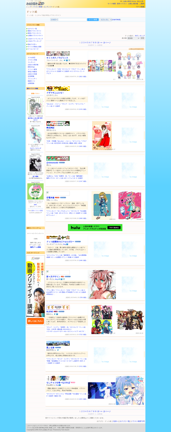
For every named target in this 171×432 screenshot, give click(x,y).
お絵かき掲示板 (33, 65)
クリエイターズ (33, 49)
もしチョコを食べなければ (58, 382)
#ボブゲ (81, 331)
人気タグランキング (34, 41)
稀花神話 (50, 128)
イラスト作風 (32, 60)
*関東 (48, 361)
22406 (80, 260)
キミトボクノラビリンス (57, 58)
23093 (80, 146)
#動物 (71, 143)
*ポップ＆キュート (63, 211)
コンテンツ (47, 7)
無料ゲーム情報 (35, 247)
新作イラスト (122, 4)
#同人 (71, 213)
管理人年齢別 (32, 71)
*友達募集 (54, 361)
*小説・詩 (57, 213)
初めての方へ (32, 44)
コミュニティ (32, 78)
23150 (80, 109)
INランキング (140, 36)
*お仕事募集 (82, 255)
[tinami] (69, 60)
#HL (60, 396)
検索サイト (31, 81)
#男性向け (49, 294)
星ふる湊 (50, 348)
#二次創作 (65, 71)
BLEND (49, 311)
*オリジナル (79, 104)
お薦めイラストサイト (35, 35)
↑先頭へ (115, 421)
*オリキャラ (66, 69)
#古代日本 (57, 143)
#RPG (81, 361)
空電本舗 (50, 198)
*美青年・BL (63, 176)
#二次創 (84, 213)
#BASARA (66, 329)
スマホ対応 (31, 57)
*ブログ (73, 69)
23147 (80, 181)
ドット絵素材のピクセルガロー (60, 242)
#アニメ (64, 257)
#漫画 (56, 396)
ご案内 (141, 4)
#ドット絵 (59, 178)
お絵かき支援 (32, 74)
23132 (80, 366)
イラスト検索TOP (137, 421)
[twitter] (64, 60)
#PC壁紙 (62, 292)
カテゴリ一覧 (32, 29)
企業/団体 (31, 83)
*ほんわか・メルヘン (53, 104)
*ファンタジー (51, 69)
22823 (80, 76)
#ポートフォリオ (69, 178)
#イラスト (65, 213)
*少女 (59, 69)
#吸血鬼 (59, 329)
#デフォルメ (50, 215)
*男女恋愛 (68, 394)
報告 (84, 76)
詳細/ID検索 (116, 19)
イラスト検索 (37, 7)
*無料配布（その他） (70, 255)
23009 (80, 218)
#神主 (75, 143)
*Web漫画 (83, 211)
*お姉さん (49, 176)
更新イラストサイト (34, 31)
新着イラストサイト (34, 33)
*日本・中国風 (51, 141)
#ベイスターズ (63, 361)
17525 (80, 334)
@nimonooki (52, 163)
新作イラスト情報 (32, 88)
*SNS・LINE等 (51, 329)
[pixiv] (67, 60)
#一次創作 (58, 71)
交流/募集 (31, 76)
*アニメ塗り (50, 290)
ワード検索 (140, 7)
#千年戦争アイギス (72, 292)
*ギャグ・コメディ (68, 104)
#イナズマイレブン (76, 71)
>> (101, 43)
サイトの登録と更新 (34, 47)
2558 (81, 297)
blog (64, 244)
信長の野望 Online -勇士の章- (133, 1)
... (52, 73)
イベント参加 (32, 69)
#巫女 (80, 143)
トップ (28, 7)
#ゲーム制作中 (74, 361)
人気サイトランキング (35, 39)
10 (98, 43)
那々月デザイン (53, 277)
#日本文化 (65, 143)
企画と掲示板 (133, 4)
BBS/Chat (31, 67)
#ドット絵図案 (56, 257)
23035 (80, 399)
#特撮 (69, 257)
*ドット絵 (80, 69)
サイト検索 (112, 4)
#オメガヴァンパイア (71, 331)
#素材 (48, 257)
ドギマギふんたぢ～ (55, 93)
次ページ (107, 43)
